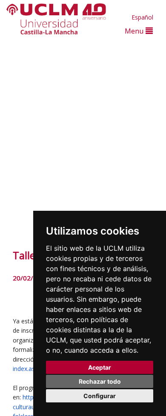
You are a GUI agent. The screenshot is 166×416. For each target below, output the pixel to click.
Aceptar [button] (99, 367)
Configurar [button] (99, 395)
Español (142, 17)
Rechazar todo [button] (100, 381)
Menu (135, 31)
